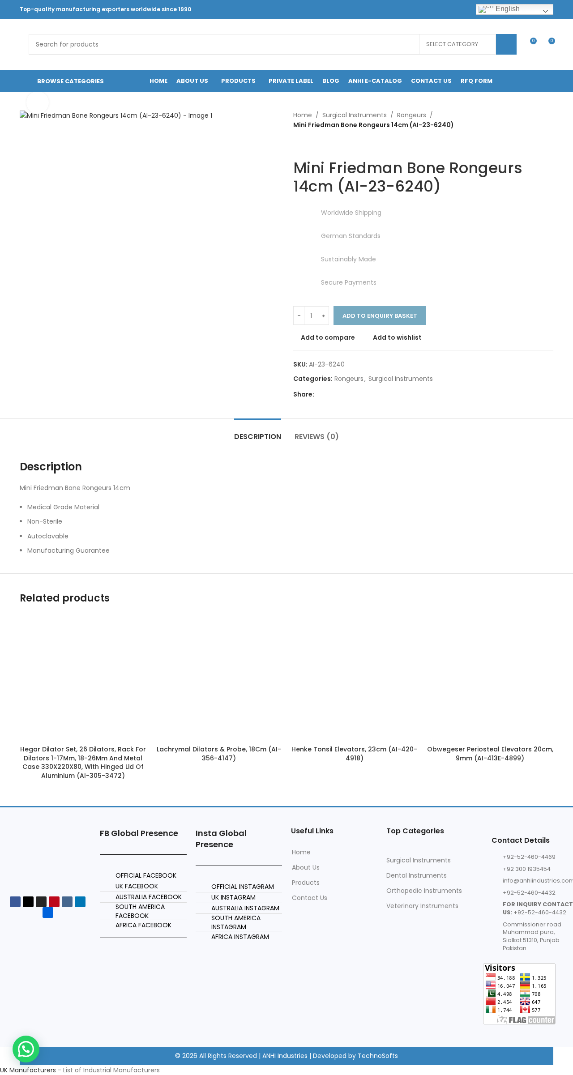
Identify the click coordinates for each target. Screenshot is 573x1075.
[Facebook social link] (382, 9)
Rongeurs (411, 115)
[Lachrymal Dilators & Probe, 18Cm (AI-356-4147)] (218, 677)
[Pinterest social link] (415, 9)
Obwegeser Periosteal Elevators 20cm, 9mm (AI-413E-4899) (490, 754)
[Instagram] (41, 901)
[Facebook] (15, 901)
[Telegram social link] (461, 9)
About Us (306, 867)
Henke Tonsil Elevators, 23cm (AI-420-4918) (354, 754)
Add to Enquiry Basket (379, 315)
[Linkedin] (80, 901)
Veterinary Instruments (422, 905)
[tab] (257, 432)
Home (302, 115)
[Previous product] (298, 144)
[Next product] (320, 144)
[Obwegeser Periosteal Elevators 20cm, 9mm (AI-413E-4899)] (490, 677)
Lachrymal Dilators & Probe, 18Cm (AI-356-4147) (219, 754)
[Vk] (67, 901)
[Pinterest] (54, 901)
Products (306, 882)
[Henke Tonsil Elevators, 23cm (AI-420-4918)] (354, 677)
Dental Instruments (416, 875)
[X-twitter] (28, 901)
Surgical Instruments (354, 115)
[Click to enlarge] (37, 102)
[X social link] (393, 9)
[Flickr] (48, 912)
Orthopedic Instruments (424, 890)
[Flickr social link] (438, 9)
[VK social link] (449, 9)
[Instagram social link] (404, 9)
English (507, 9)
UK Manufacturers (28, 1070)
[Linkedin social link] (427, 9)
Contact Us (309, 897)
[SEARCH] (506, 44)
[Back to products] (309, 144)
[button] (26, 1049)
